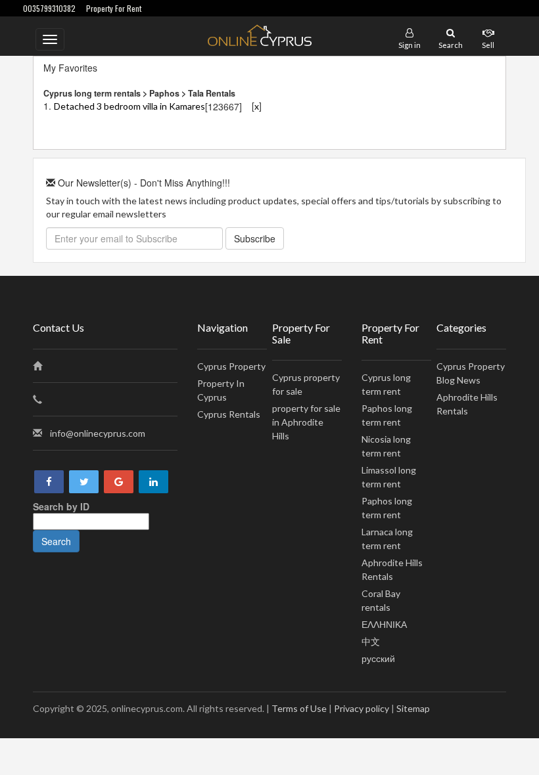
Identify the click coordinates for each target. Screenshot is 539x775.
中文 (371, 641)
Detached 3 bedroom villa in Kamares (129, 106)
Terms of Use (299, 708)
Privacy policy (361, 708)
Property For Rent (113, 8)
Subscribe (254, 238)
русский (378, 658)
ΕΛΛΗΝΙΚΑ (384, 624)
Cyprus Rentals (228, 414)
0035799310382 (49, 8)
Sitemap (413, 708)
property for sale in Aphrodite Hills (306, 422)
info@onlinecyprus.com (97, 433)
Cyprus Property (231, 366)
